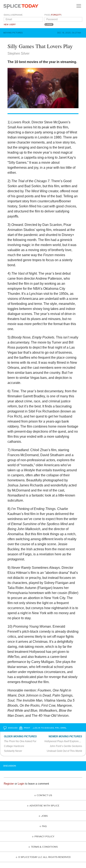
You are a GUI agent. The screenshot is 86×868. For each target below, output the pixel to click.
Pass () (53, 15)
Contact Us (44, 795)
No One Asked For (20, 741)
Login (21, 783)
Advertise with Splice (44, 805)
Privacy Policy (44, 836)
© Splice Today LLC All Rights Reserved (44, 857)
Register (9, 783)
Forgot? (56, 15)
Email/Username (13, 15)
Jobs (44, 816)
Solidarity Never (13, 750)
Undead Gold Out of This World (64, 750)
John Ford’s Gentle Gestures (66, 746)
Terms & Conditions (44, 846)
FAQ (44, 826)
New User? (10, 24)
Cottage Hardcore (14, 746)
